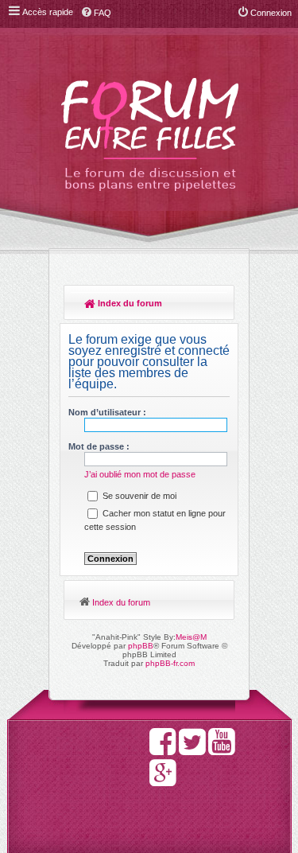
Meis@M (191, 637)
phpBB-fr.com (170, 663)
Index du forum (128, 303)
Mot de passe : (99, 446)
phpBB (140, 645)
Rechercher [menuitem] (214, 304)
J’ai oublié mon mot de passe (139, 474)
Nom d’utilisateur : (107, 412)
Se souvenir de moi (138, 496)
